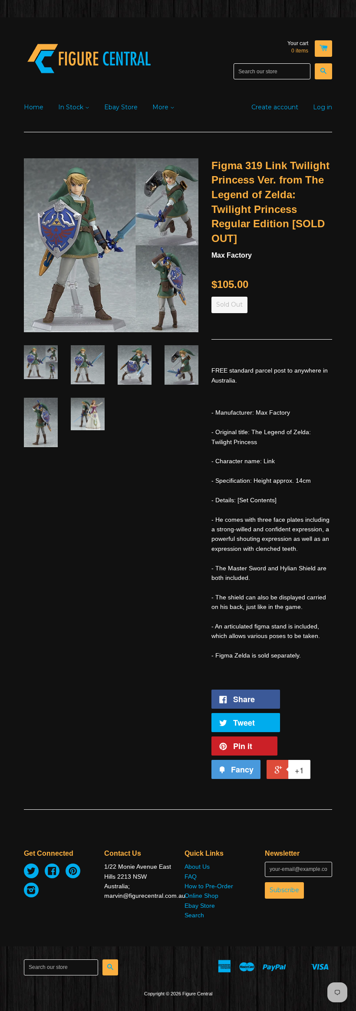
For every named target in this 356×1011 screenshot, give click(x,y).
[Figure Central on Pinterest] (73, 872)
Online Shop (201, 895)
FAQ (191, 876)
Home (33, 107)
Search (194, 915)
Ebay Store (121, 107)
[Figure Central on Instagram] (31, 891)
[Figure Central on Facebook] (52, 872)
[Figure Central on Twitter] (31, 872)
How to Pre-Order (209, 886)
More (161, 107)
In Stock (71, 107)
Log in (322, 107)
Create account (274, 107)
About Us (197, 866)
